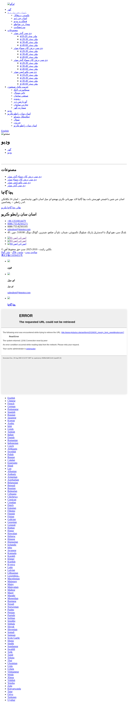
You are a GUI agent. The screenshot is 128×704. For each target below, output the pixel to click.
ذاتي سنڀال (19, 92)
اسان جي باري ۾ (17, 12)
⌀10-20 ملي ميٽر (28, 36)
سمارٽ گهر (20, 107)
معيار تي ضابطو (22, 24)
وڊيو (9, 110)
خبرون (17, 122)
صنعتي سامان (21, 95)
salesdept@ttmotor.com (18, 229)
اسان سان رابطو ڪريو (19, 113)
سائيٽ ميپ (31, 252)
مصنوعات (12, 30)
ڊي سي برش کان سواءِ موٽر (28, 48)
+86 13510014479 (16, 221)
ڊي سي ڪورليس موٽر (25, 72)
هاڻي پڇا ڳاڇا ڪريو (11, 207)
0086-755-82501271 (17, 223)
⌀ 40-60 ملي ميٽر (29, 45)
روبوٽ (17, 98)
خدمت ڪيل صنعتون (17, 86)
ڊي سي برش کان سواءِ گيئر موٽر (31, 60)
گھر (9, 9)
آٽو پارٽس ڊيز (20, 101)
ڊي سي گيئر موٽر (23, 33)
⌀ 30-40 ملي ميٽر (29, 42)
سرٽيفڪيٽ (19, 27)
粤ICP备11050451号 (12, 255)
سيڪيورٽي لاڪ (21, 89)
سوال (17, 119)
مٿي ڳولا (5, 252)
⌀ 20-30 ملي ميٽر (29, 39)
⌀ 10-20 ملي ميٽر (29, 75)
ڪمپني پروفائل (21, 15)
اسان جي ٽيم (20, 18)
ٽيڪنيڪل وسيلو (22, 116)
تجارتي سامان (21, 104)
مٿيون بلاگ (17, 252)
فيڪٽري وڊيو (20, 21)
